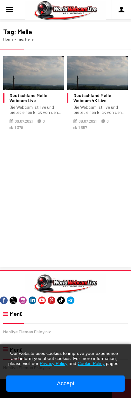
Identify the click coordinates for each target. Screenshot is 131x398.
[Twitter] (13, 300)
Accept (65, 383)
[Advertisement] (65, 199)
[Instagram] (23, 300)
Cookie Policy (91, 363)
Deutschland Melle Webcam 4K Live (92, 98)
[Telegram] (70, 300)
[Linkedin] (32, 300)
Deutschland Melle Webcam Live (28, 98)
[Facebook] (4, 300)
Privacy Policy (53, 363)
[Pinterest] (51, 300)
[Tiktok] (61, 300)
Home (8, 39)
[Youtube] (42, 300)
